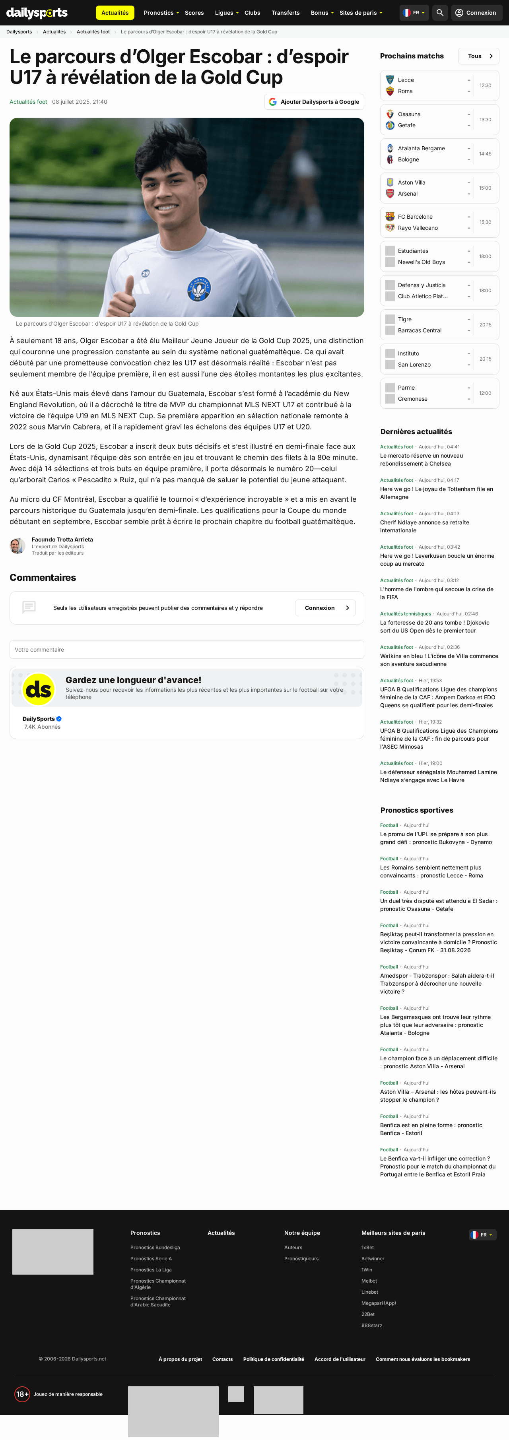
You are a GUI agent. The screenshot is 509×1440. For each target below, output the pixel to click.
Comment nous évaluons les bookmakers (423, 1359)
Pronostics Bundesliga (155, 1247)
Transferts (286, 12)
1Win (366, 1270)
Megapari (372, 1303)
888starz (372, 1325)
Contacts (222, 1359)
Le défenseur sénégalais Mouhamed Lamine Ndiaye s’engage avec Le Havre (438, 776)
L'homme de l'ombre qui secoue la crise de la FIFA (436, 593)
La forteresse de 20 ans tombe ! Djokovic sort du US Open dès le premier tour (435, 626)
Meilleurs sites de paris (393, 1232)
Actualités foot (93, 32)
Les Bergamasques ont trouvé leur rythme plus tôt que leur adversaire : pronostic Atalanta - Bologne (435, 1024)
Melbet (369, 1281)
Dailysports (19, 32)
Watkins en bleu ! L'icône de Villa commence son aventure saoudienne (439, 659)
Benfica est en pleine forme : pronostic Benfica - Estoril (431, 1129)
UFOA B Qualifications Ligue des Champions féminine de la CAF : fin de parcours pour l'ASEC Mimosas (439, 738)
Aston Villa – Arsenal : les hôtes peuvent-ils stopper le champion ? (438, 1095)
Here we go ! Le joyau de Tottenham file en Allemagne (436, 492)
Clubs (252, 12)
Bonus (319, 12)
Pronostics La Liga (151, 1270)
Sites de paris (358, 12)
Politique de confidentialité (273, 1359)
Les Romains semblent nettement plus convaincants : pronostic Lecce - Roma (431, 871)
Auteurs (293, 1247)
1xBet (367, 1247)
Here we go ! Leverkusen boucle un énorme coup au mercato (437, 559)
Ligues (224, 12)
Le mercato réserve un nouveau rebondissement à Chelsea (421, 459)
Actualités (115, 12)
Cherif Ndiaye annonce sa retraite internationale (424, 526)
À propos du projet (180, 1359)
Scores (194, 12)
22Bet (368, 1314)
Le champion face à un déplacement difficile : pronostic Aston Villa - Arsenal (438, 1062)
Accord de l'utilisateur (340, 1359)
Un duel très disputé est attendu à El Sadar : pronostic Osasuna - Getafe (438, 904)
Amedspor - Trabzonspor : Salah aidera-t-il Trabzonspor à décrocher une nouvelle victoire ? (437, 983)
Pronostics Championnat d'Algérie (158, 1284)
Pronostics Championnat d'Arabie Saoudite (158, 1301)
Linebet (369, 1292)
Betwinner (373, 1258)
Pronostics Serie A (151, 1258)
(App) (390, 1303)
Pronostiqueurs (301, 1258)
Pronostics (159, 12)
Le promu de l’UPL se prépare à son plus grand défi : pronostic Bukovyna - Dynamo (436, 838)
